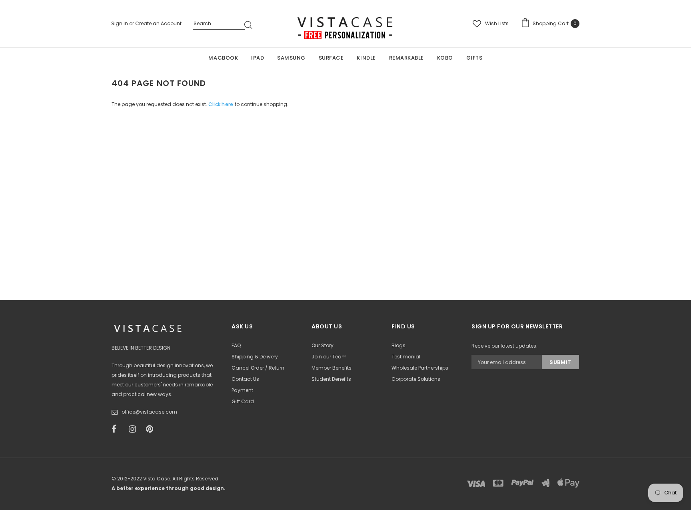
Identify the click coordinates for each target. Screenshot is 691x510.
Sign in (120, 23)
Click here (221, 104)
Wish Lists (497, 23)
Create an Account (158, 23)
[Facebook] (118, 429)
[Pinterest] (152, 429)
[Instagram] (135, 429)
